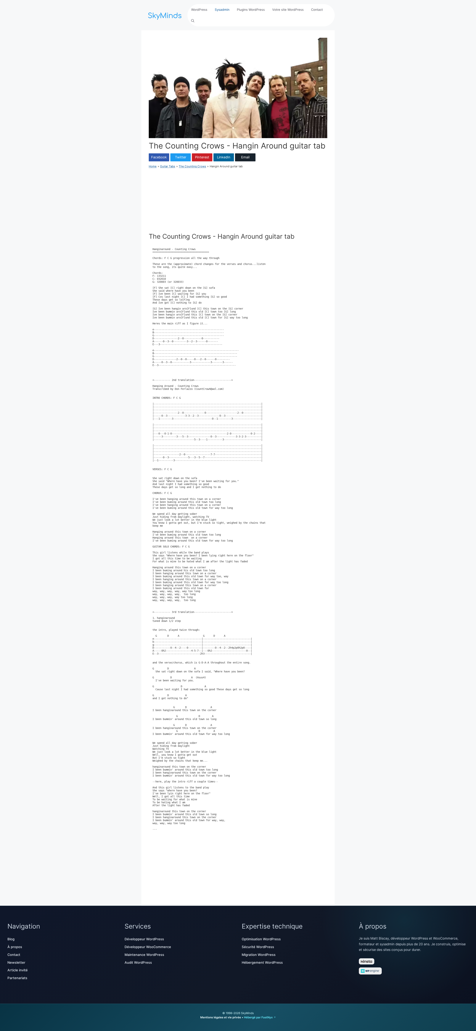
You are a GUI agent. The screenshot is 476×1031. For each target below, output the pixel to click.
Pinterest (202, 157)
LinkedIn (223, 157)
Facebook (159, 157)
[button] (192, 20)
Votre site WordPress (288, 10)
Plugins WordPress (251, 10)
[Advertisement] (238, 200)
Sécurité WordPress (258, 947)
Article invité (17, 970)
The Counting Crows (192, 166)
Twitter (180, 157)
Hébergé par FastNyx (258, 1017)
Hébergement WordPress (262, 962)
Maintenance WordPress (144, 955)
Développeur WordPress (144, 939)
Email (245, 157)
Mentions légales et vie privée (220, 1017)
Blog (11, 939)
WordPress (199, 10)
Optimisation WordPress (261, 939)
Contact (317, 10)
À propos (14, 947)
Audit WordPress (138, 962)
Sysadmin (222, 10)
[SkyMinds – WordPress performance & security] (165, 15)
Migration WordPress (259, 955)
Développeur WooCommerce (148, 947)
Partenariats (17, 978)
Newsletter (16, 962)
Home (153, 166)
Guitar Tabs (167, 166)
